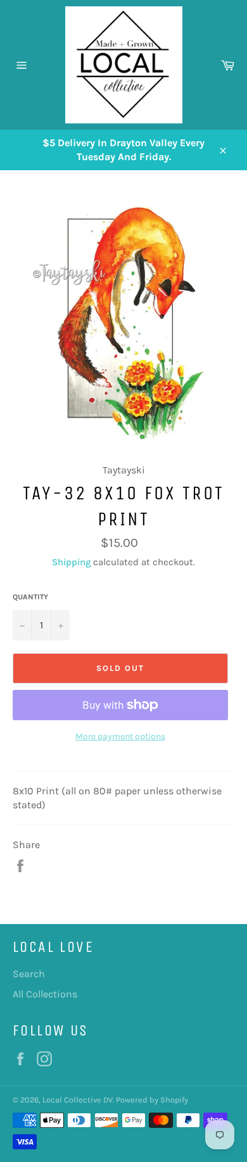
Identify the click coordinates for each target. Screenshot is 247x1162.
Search (29, 974)
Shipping (71, 562)
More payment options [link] (120, 736)
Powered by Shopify (152, 1099)
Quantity (30, 596)
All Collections (45, 994)
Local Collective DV (77, 1099)
